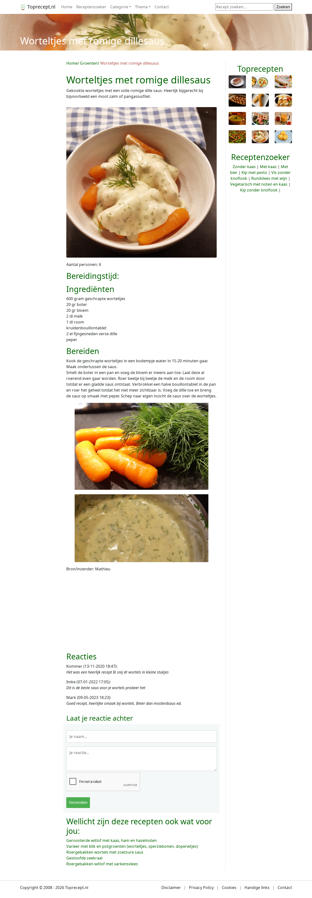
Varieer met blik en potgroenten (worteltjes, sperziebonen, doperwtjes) (132, 846)
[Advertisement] (40, 133)
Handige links (257, 887)
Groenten (89, 63)
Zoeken (283, 7)
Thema (141, 7)
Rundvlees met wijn (269, 178)
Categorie (119, 7)
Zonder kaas (244, 166)
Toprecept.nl (40, 6)
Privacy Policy (201, 887)
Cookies (229, 887)
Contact (162, 7)
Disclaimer (171, 887)
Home (66, 7)
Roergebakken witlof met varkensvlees (102, 864)
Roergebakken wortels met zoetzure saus (104, 852)
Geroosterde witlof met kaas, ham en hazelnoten (111, 840)
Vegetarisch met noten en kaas (258, 184)
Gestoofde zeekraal (84, 858)
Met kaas (268, 166)
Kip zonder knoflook (259, 190)
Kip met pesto (254, 172)
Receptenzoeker (91, 7)
